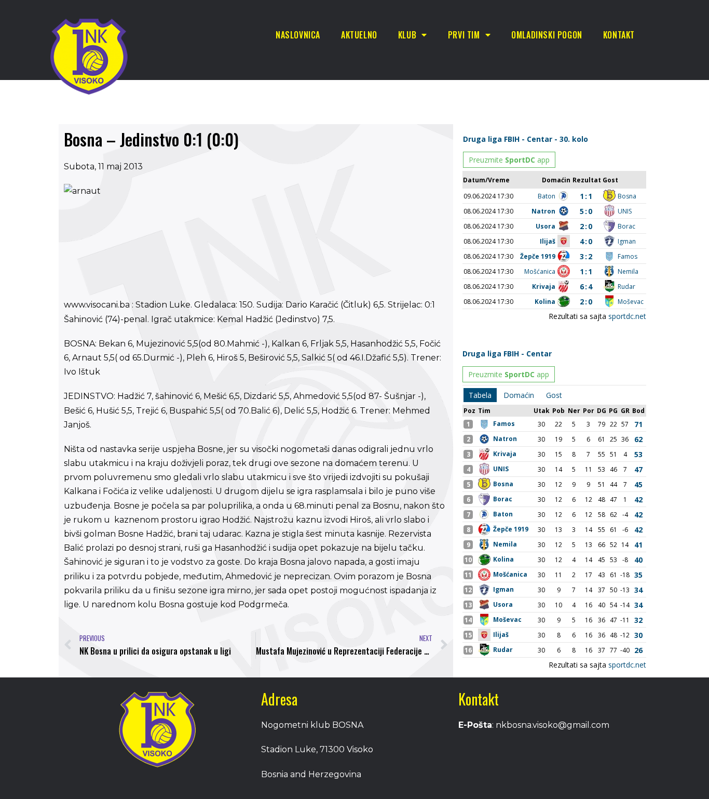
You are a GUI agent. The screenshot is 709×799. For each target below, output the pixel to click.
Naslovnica (298, 35)
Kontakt (619, 35)
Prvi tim (464, 35)
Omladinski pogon (546, 35)
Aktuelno (359, 35)
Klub (407, 35)
